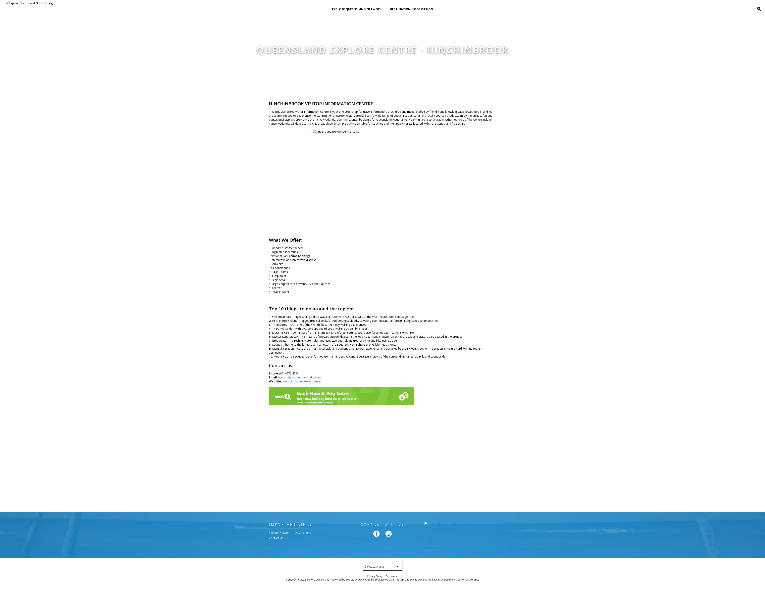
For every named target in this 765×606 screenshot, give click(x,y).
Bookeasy (351, 579)
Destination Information (411, 9)
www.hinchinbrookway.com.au (302, 381)
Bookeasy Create (384, 579)
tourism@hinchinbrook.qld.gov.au (299, 377)
